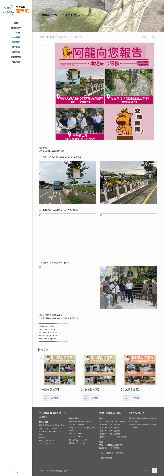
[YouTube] (17, 472)
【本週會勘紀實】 (49, 389)
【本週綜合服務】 (130, 389)
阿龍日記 (147, 14)
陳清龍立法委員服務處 (58, 37)
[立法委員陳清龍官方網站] (16, 10)
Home (136, 14)
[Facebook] (14, 472)
